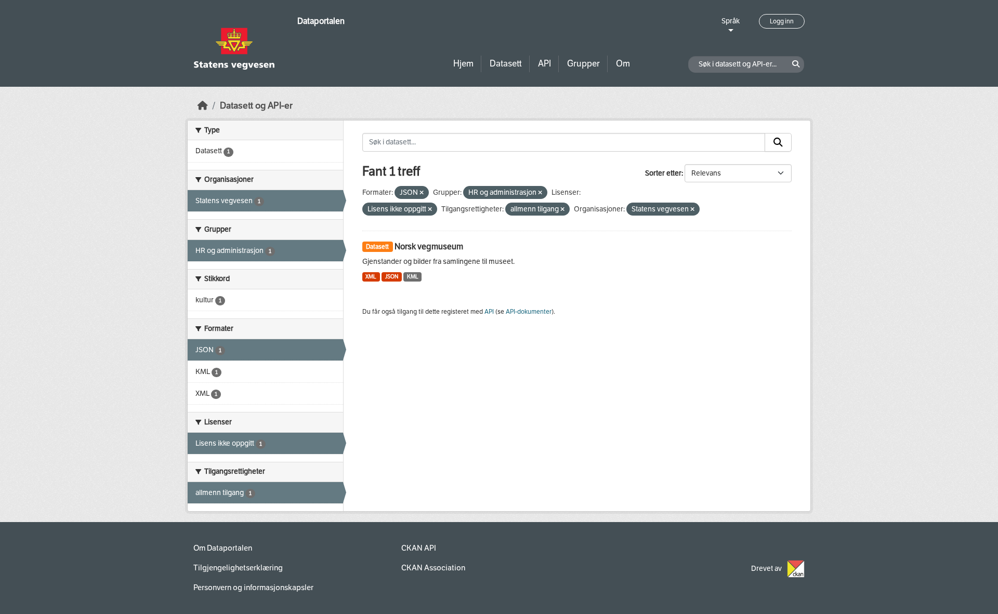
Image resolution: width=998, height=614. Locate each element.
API (544, 63)
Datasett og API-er (256, 105)
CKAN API (418, 548)
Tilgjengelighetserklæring (238, 567)
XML (370, 276)
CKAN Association (433, 567)
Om (623, 63)
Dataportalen (321, 21)
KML (412, 276)
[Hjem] (203, 105)
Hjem (463, 63)
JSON (391, 276)
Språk (730, 21)
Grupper (583, 63)
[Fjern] (421, 193)
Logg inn (782, 21)
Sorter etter (663, 173)
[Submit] (778, 142)
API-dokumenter (528, 311)
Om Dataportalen (222, 548)
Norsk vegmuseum (429, 246)
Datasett (506, 63)
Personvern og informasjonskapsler (253, 587)
